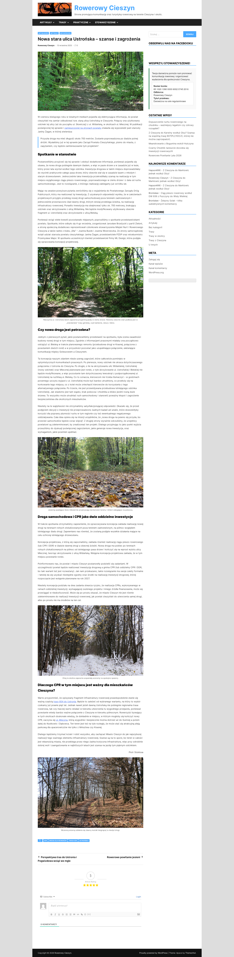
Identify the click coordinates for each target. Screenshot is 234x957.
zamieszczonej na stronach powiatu (82, 128)
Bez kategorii (65, 33)
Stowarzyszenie (108, 23)
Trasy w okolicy (157, 236)
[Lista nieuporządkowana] (70, 914)
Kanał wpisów (156, 263)
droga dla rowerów (58, 841)
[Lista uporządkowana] (67, 914)
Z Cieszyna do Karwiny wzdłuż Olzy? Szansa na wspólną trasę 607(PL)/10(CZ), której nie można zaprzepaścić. (172, 136)
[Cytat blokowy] (74, 914)
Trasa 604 (73, 841)
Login (138, 896)
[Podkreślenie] (59, 914)
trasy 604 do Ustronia (64, 701)
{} (85, 914)
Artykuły (48, 23)
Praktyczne (83, 23)
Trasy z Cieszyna (157, 240)
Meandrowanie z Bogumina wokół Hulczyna (171, 143)
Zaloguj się (154, 259)
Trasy (65, 23)
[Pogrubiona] (51, 914)
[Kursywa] (55, 914)
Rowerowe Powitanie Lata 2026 (165, 155)
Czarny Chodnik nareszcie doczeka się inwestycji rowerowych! (169, 149)
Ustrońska (84, 841)
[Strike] (63, 914)
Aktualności (43, 33)
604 (45, 841)
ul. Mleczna (62, 720)
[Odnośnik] (82, 914)
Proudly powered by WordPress (153, 953)
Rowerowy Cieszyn (104, 8)
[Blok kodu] (78, 914)
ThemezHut (190, 953)
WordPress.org (156, 272)
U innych (153, 244)
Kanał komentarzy (158, 268)
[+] (89, 914)
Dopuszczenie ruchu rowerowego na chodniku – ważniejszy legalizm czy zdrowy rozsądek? (171, 125)
